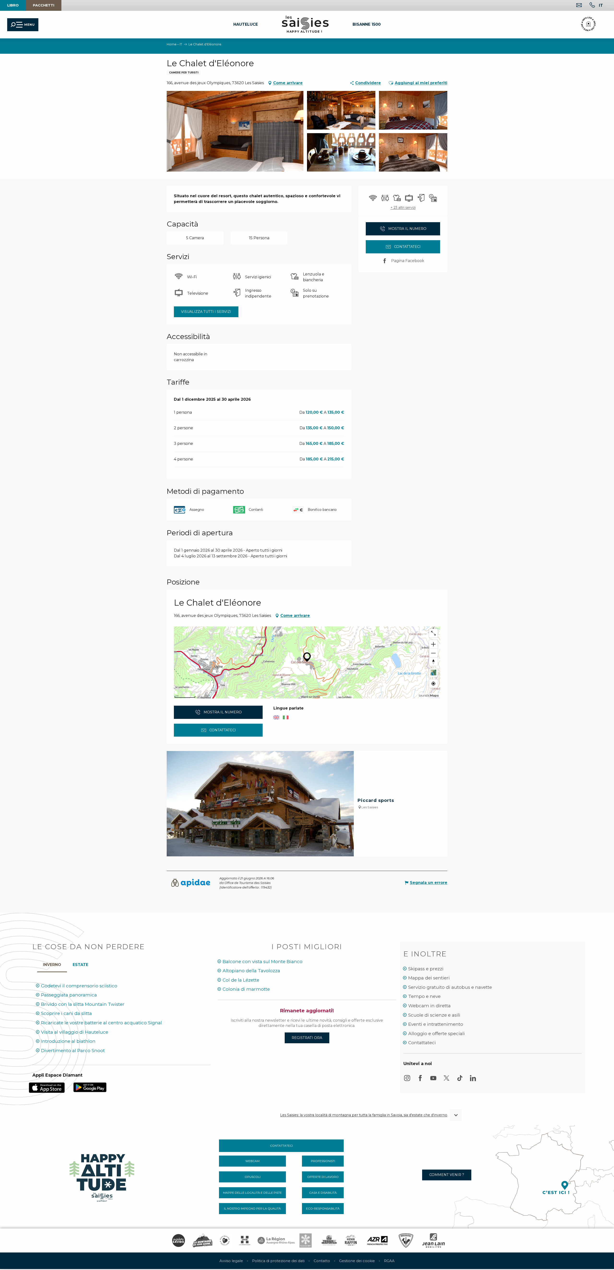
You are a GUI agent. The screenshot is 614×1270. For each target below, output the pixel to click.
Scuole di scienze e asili (434, 1015)
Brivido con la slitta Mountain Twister (82, 1004)
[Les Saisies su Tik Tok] (459, 1080)
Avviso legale (231, 1260)
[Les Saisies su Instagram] (407, 1080)
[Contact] (575, 5)
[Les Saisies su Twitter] (446, 1080)
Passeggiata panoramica (69, 995)
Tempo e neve (424, 996)
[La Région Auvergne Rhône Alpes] (276, 1240)
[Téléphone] (588, 5)
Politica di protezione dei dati (278, 1260)
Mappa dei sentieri (429, 978)
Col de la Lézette (241, 980)
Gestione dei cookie (357, 1260)
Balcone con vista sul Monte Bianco (262, 961)
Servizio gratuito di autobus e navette (450, 987)
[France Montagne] (202, 1240)
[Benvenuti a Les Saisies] (102, 1176)
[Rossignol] (406, 1240)
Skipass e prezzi (425, 969)
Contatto (322, 1260)
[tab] (52, 964)
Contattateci (422, 1042)
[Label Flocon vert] (305, 1240)
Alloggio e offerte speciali (436, 1033)
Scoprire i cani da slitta (66, 1013)
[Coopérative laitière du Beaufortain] (329, 1240)
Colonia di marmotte (246, 989)
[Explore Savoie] (178, 1240)
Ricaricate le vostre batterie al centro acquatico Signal (101, 1023)
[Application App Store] (47, 1087)
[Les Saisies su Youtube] (433, 1080)
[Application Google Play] (90, 1087)
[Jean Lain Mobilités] (433, 1240)
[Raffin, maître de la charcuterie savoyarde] (351, 1240)
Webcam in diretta (429, 1005)
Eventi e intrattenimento (435, 1024)
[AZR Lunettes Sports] (377, 1240)
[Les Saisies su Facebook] (420, 1080)
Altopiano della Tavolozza (251, 970)
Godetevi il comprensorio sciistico (79, 986)
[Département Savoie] (245, 1240)
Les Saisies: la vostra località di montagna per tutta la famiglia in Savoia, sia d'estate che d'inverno (363, 1115)
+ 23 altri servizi (403, 207)
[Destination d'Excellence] (225, 1240)
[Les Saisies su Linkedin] (473, 1080)
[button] (601, 5)
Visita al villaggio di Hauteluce (74, 1032)
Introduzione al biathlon (68, 1041)
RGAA (389, 1260)
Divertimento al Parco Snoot (73, 1050)
